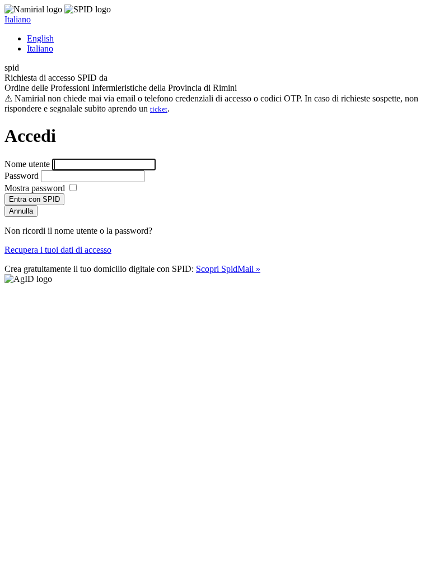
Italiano (17, 19)
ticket (158, 109)
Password (21, 175)
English (40, 38)
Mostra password (35, 188)
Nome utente (27, 164)
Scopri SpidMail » (228, 269)
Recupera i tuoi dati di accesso (57, 249)
